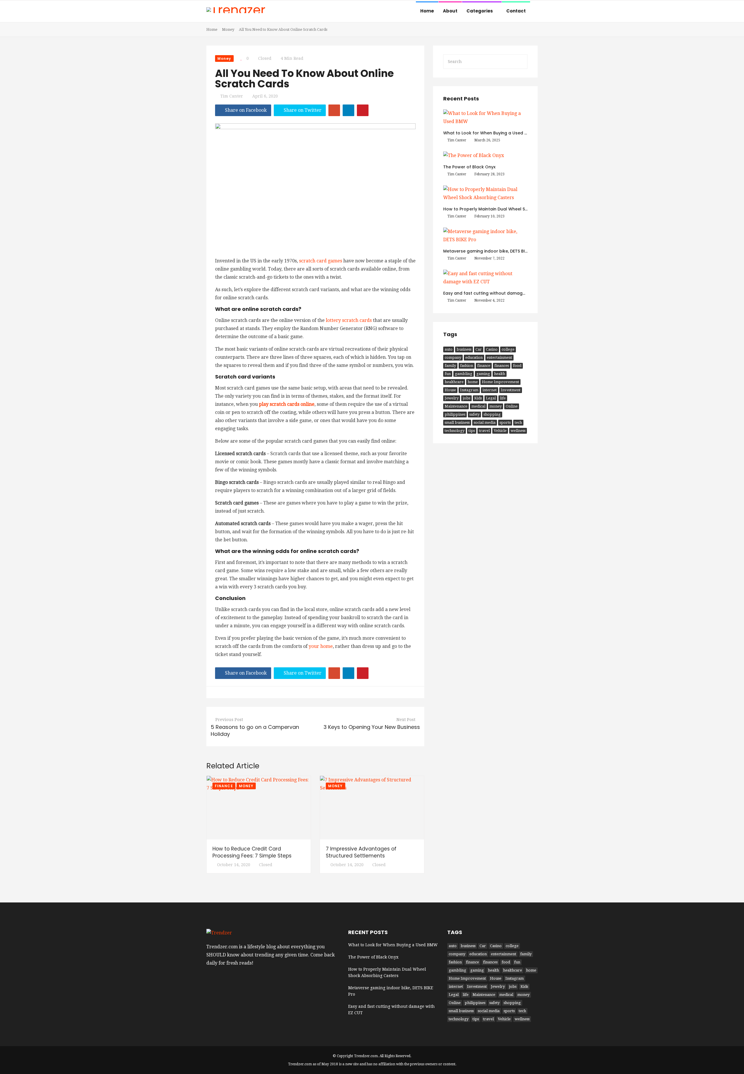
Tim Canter (231, 96)
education (474, 357)
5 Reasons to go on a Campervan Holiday (255, 730)
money (495, 406)
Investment (511, 390)
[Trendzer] (235, 11)
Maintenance (456, 406)
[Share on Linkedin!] (348, 110)
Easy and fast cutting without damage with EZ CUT (496, 293)
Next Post (405, 719)
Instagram (469, 390)
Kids (478, 398)
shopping (492, 414)
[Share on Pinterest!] (363, 110)
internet (489, 390)
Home (427, 11)
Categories (480, 11)
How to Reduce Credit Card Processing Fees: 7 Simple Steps (251, 852)
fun (448, 374)
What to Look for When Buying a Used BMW (488, 133)
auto (449, 349)
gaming (483, 374)
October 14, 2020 (233, 864)
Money (228, 29)
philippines (455, 414)
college (508, 349)
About (450, 11)
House (450, 390)
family (450, 365)
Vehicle (500, 430)
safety (474, 414)
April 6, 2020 (265, 96)
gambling (463, 374)
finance (483, 365)
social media (485, 422)
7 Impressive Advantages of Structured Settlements (361, 852)
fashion (466, 365)
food (517, 365)
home (473, 382)
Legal (491, 398)
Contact (516, 11)
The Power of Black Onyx (469, 167)
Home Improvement (500, 382)
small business (457, 422)
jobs (466, 398)
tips (471, 430)
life (503, 398)
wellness (518, 430)
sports (505, 422)
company (453, 357)
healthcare (454, 382)
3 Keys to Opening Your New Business (371, 727)
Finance (224, 785)
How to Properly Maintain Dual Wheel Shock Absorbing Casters (510, 209)
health (499, 374)
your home (321, 646)
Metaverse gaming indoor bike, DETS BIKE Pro (490, 251)
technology (454, 430)
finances (501, 365)
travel (484, 430)
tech (518, 422)
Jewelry (452, 398)
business (464, 349)
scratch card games (320, 261)
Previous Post (229, 719)
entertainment (499, 357)
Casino (492, 349)
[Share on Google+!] (334, 110)
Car (478, 349)
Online (512, 406)
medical (478, 406)
